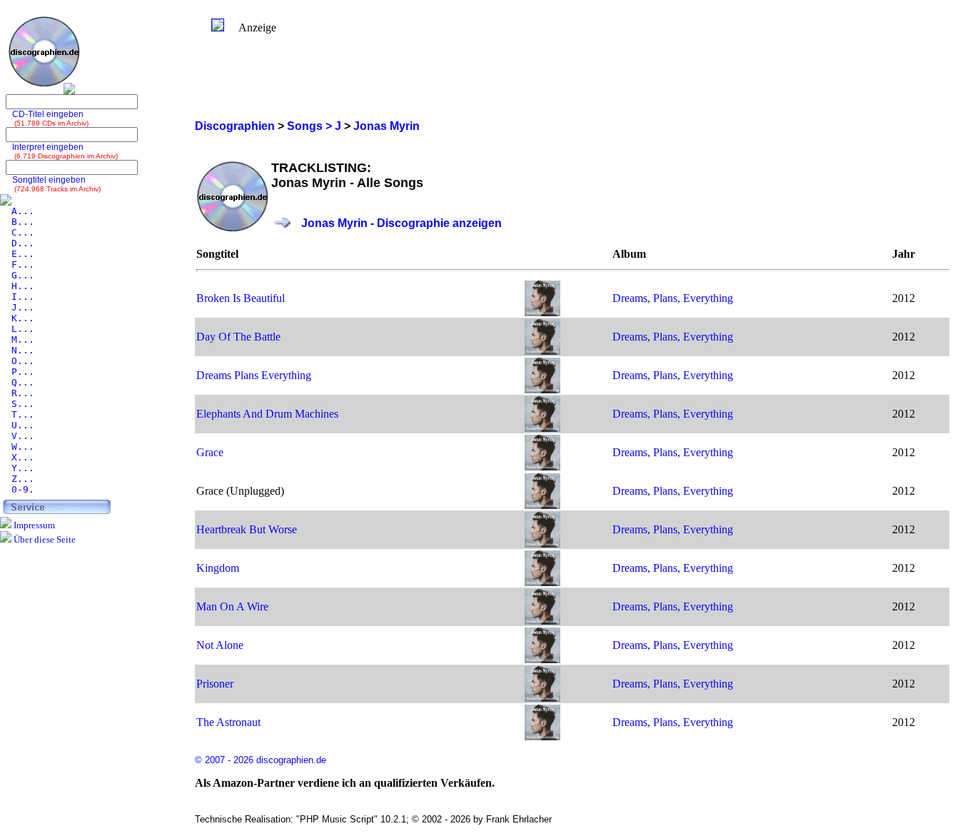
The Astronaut (228, 722)
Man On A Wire (232, 606)
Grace (209, 452)
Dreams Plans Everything (253, 375)
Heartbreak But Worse (246, 529)
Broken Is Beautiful (240, 298)
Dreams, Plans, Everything (672, 298)
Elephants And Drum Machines (267, 414)
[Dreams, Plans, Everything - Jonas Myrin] (542, 312)
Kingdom (217, 568)
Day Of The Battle (238, 337)
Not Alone (219, 645)
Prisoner (214, 684)
